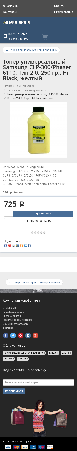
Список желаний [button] (41, 221)
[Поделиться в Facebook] (5, 245)
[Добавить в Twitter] (25, 245)
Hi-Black (8, 358)
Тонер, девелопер (24, 86)
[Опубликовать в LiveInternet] (13, 245)
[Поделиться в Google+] (9, 245)
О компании (10, 6)
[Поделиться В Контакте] (29, 245)
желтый (22, 358)
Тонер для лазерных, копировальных (31, 50)
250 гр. (65, 352)
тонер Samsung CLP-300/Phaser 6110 (23, 352)
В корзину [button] (45, 213)
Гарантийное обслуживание (17, 320)
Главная (8, 86)
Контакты (10, 12)
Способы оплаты (12, 316)
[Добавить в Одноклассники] (21, 245)
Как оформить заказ (13, 312)
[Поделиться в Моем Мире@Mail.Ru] (17, 245)
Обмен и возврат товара (16, 324)
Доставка (8, 328)
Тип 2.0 (52, 352)
